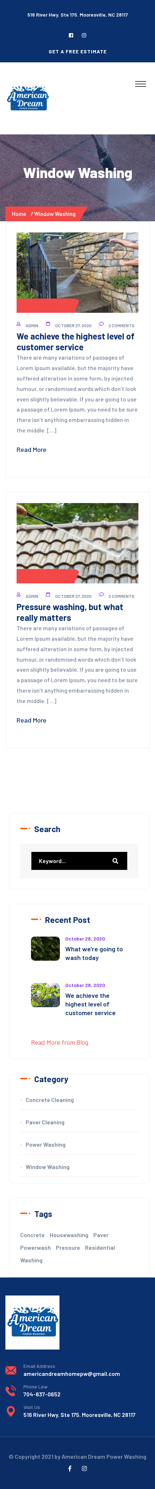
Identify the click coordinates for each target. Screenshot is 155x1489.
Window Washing (55, 213)
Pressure (68, 1247)
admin (32, 325)
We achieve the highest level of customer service (75, 341)
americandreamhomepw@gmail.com (71, 1373)
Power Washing (46, 1144)
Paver (100, 1234)
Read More (31, 449)
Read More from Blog (59, 1042)
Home (20, 213)
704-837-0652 (42, 1394)
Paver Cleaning (45, 1122)
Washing (31, 1260)
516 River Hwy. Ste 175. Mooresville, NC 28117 (79, 1414)
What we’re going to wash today (94, 953)
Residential (100, 1247)
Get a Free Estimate (78, 51)
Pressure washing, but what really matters (70, 612)
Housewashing (69, 1234)
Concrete (32, 1234)
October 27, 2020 (73, 325)
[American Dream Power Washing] (27, 98)
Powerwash (35, 1247)
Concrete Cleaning (50, 1099)
